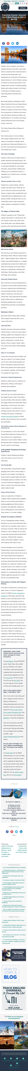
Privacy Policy (17, 1066)
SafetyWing (9, 753)
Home (4, 22)
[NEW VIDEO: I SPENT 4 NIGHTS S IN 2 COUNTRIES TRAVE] (21, 1028)
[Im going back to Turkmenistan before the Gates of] (7, 1042)
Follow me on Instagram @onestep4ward (14, 1017)
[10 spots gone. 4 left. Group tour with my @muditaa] (21, 1042)
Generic (22, 22)
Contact (11, 1067)
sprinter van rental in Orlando (9, 416)
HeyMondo (9, 661)
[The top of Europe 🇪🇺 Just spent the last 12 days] (7, 1028)
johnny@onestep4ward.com (11, 736)
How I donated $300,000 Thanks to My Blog (14, 867)
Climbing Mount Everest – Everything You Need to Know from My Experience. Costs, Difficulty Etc (13, 872)
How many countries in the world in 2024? (14, 880)
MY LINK (17, 680)
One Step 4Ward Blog (13, 22)
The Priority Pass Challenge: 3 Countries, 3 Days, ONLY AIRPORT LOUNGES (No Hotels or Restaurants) (14, 941)
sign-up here (9, 678)
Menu (23, 8)
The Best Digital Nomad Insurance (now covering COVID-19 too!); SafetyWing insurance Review (13, 888)
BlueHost (6, 718)
